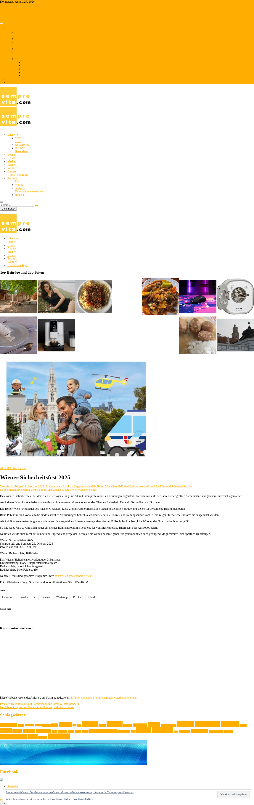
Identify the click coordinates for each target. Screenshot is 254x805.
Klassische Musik (168, 725)
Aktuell (4, 468)
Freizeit (125, 486)
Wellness (20, 148)
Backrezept (29, 725)
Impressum (13, 82)
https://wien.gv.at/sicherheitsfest (72, 575)
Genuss (19, 45)
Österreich (168, 486)
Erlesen (19, 55)
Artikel (13, 468)
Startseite (12, 786)
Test (205, 731)
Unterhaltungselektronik (36, 72)
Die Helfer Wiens (102, 486)
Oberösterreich (123, 731)
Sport (18, 141)
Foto (25, 62)
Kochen (185, 724)
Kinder (154, 724)
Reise (133, 731)
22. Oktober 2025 (33, 486)
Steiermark (184, 731)
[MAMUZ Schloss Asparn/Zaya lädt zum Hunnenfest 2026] (18, 297)
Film (74, 725)
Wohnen (20, 42)
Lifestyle (20, 32)
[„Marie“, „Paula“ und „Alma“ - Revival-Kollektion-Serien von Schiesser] (56, 297)
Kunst (17, 731)
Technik (19, 58)
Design (46, 725)
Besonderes (21, 151)
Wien (49, 489)
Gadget (102, 725)
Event (54, 725)
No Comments (53, 486)
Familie (116, 486)
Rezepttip (162, 730)
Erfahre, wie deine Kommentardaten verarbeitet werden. (104, 697)
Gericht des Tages (25, 48)
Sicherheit (24, 489)
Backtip (38, 725)
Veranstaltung (38, 489)
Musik (71, 731)
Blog (10, 78)
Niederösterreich (103, 731)
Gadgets (27, 68)
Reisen (19, 38)
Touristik (228, 731)
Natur (78, 731)
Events (19, 35)
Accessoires (22, 144)
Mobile (26, 65)
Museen (62, 731)
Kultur (6, 730)
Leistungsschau (139, 486)
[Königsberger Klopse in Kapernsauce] (197, 335)
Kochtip (230, 724)
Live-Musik (155, 486)
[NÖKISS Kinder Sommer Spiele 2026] (235, 335)
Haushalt (27, 75)
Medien (19, 52)
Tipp (220, 731)
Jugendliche (140, 725)
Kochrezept (207, 724)
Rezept (143, 730)
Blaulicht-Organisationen (77, 486)
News (85, 731)
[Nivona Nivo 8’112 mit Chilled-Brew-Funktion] (56, 335)
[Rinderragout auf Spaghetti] (93, 297)
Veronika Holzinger (11, 486)
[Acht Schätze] (160, 297)
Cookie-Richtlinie (86, 799)
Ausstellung (8, 725)
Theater (213, 731)
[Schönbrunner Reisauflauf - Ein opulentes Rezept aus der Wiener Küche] (18, 335)
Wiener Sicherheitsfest (84, 489)
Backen (21, 725)
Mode (18, 137)
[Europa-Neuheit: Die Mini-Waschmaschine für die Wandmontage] (235, 297)
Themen (12, 28)
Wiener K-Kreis (62, 489)
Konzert (243, 725)
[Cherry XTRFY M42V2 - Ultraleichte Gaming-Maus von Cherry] (197, 297)
